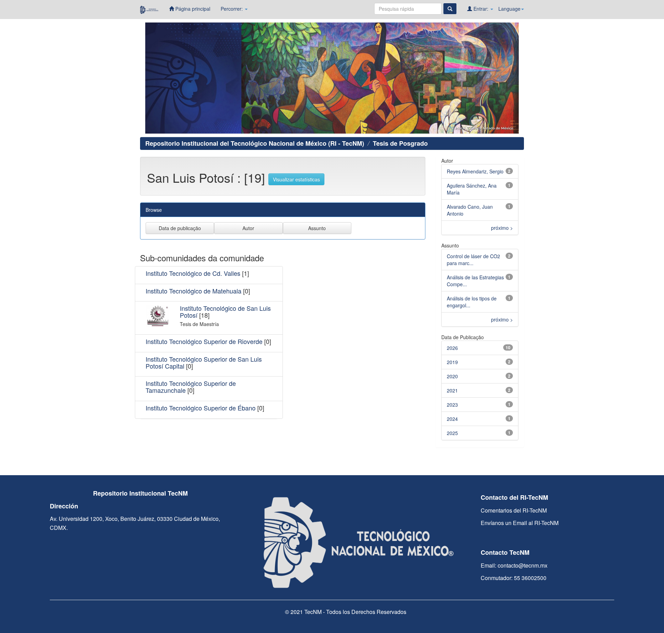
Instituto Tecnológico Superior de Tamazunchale (191, 387)
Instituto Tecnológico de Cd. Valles (193, 273)
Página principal (192, 8)
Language (509, 8)
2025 (452, 432)
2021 (452, 390)
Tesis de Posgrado (400, 143)
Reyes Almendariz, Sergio (475, 171)
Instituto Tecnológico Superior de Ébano (201, 407)
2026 (452, 347)
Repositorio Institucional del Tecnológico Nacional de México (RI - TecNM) (254, 143)
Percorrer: (232, 8)
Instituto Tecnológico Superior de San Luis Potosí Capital (204, 362)
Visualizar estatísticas (296, 179)
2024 (452, 418)
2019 (452, 362)
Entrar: (481, 8)
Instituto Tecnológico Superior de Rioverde (204, 341)
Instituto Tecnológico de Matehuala (193, 290)
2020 (452, 376)
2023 (452, 404)
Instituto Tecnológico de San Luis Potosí (225, 311)
